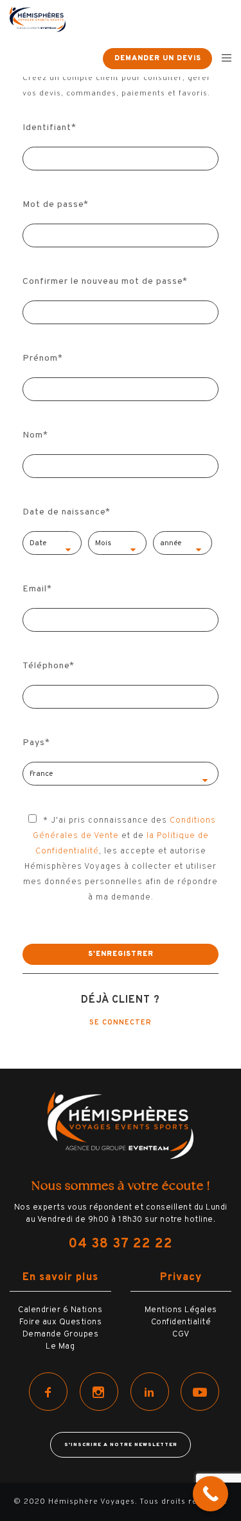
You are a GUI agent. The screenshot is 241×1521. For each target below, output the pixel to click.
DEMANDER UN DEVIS (157, 58)
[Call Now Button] (210, 1493)
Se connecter (120, 1022)
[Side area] (84, 57)
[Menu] (222, 57)
